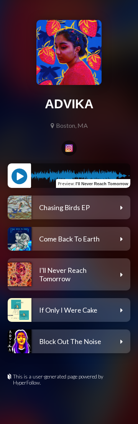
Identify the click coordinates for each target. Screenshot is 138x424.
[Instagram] (69, 148)
